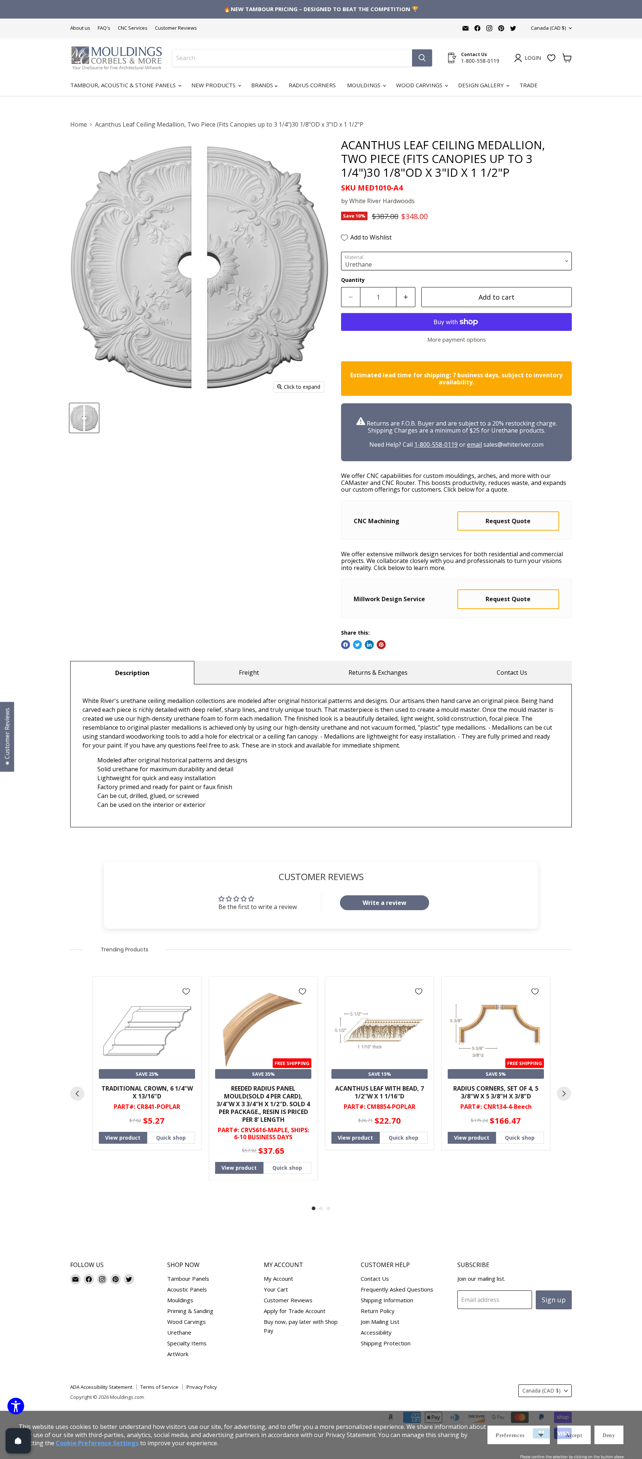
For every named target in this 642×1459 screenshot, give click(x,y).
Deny (609, 1435)
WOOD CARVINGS (321, 799)
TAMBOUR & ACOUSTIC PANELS (321, 747)
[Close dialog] (631, 11)
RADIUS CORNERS (321, 773)
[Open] (18, 1440)
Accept (574, 1435)
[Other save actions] (541, 1435)
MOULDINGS (321, 721)
